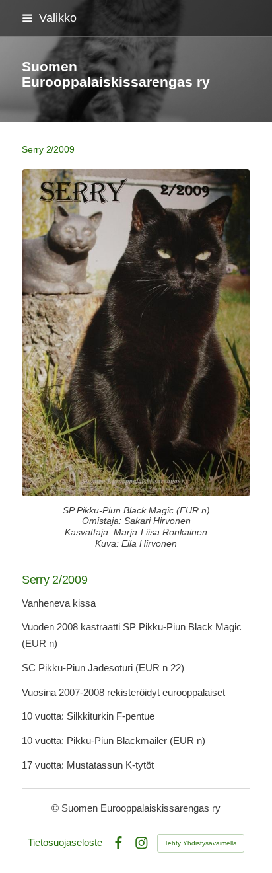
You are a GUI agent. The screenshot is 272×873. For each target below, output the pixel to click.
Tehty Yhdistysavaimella (200, 843)
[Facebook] (118, 843)
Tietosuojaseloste (65, 842)
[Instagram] (142, 843)
